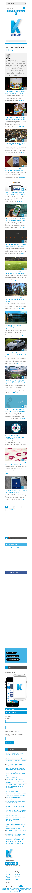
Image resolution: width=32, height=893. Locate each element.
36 (7, 509)
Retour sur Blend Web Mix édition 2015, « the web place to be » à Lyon (16, 802)
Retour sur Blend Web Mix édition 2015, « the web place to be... (15, 326)
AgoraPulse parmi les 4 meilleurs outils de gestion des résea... (15, 245)
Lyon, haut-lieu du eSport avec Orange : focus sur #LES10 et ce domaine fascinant (15, 768)
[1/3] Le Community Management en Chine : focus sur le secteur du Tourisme (16, 827)
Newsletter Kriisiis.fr (11, 731)
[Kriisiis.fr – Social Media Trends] (16, 36)
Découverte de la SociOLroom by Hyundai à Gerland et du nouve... (15, 272)
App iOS (11, 709)
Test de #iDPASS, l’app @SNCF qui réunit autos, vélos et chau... (15, 219)
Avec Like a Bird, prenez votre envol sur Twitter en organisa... (15, 410)
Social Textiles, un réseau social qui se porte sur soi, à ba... (15, 463)
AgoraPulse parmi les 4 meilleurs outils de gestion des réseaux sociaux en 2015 (15, 790)
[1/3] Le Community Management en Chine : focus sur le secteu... (14, 437)
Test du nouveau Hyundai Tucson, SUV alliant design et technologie (15, 798)
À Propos (7, 874)
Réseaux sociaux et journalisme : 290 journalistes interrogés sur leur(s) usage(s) (15, 772)
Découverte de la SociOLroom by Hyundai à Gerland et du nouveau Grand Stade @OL (16, 794)
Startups (17, 878)
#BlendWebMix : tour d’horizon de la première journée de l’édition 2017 (14, 757)
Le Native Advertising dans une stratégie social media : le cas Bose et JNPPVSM (15, 838)
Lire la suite (21, 100)
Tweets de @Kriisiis (16, 548)
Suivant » (12, 509)
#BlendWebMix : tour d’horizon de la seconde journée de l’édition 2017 (14, 753)
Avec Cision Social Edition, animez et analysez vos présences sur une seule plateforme (15, 806)
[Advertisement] (16, 524)
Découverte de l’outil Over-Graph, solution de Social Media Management (15, 835)
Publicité (7, 878)
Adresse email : (9, 725)
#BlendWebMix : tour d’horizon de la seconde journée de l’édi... (15, 92)
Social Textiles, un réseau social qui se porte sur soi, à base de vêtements (16, 831)
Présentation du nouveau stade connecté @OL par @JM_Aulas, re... (15, 381)
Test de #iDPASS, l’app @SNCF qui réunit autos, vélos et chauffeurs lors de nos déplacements (15, 786)
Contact (7, 876)
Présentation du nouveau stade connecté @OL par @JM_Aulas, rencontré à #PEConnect (15, 819)
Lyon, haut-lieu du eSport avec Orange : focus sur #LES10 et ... (15, 144)
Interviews (17, 876)
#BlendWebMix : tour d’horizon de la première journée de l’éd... (15, 118)
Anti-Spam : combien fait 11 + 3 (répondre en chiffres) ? (15, 735)
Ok (20, 891)
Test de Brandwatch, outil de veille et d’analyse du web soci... (15, 193)
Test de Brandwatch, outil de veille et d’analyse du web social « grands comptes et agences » (16, 781)
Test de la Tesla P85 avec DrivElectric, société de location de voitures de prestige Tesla (16, 810)
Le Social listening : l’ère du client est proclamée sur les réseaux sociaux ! (14, 765)
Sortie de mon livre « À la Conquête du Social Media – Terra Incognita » (16, 776)
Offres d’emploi (16, 538)
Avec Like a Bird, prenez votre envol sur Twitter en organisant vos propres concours (16, 823)
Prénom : (7, 718)
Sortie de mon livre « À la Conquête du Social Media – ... (14, 169)
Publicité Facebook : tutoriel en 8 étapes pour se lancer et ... (16, 491)
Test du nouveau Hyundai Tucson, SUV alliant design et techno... (14, 299)
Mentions (7, 879)
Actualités (17, 874)
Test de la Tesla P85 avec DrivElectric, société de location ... (15, 354)
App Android (13, 712)
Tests (16, 879)
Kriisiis (9, 50)
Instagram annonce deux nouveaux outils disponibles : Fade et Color (15, 814)
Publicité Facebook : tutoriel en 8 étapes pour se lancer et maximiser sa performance (16, 842)
